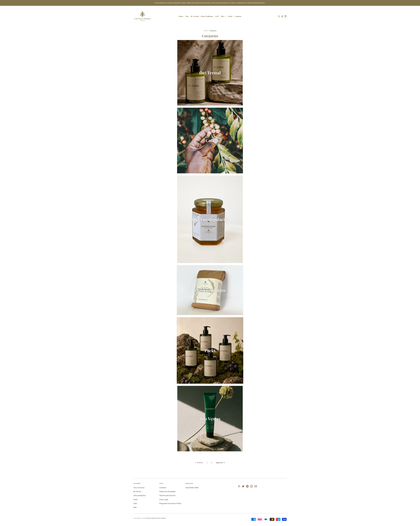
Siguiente (219, 463)
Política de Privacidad (167, 492)
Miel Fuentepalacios (210, 219)
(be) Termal (210, 72)
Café (217, 16)
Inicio (181, 16)
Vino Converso (138, 488)
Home (206, 30)
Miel (223, 16)
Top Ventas (210, 418)
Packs (230, 16)
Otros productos (210, 290)
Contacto (238, 16)
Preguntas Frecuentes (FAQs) (170, 503)
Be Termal (195, 16)
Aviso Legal (163, 500)
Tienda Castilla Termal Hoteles (155, 518)
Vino (187, 16)
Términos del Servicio (167, 495)
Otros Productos (207, 16)
